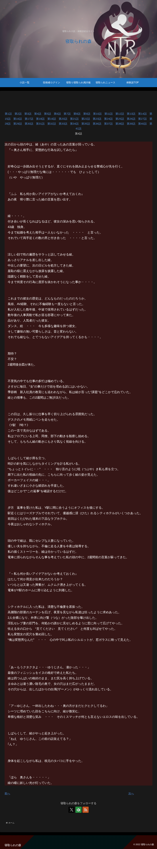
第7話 (68, 113)
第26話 (132, 118)
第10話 (98, 113)
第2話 (19, 113)
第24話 (109, 118)
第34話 (75, 123)
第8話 (78, 113)
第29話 (19, 123)
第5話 (49, 113)
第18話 (41, 118)
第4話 (39, 113)
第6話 (59, 113)
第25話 (121, 118)
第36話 (98, 123)
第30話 (30, 123)
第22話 (87, 118)
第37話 (109, 123)
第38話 (121, 123)
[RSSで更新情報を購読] (85, 810)
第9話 (88, 113)
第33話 (64, 123)
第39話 (132, 123)
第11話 (109, 113)
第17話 (30, 118)
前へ (7, 793)
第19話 (53, 118)
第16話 (19, 118)
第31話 (41, 123)
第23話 (98, 118)
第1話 (10, 113)
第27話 (143, 118)
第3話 (29, 113)
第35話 (87, 123)
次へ (131, 793)
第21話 (75, 118)
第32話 (53, 123)
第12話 (121, 113)
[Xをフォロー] (71, 810)
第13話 (132, 113)
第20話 (64, 118)
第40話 (143, 123)
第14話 (143, 113)
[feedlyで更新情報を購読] (78, 810)
